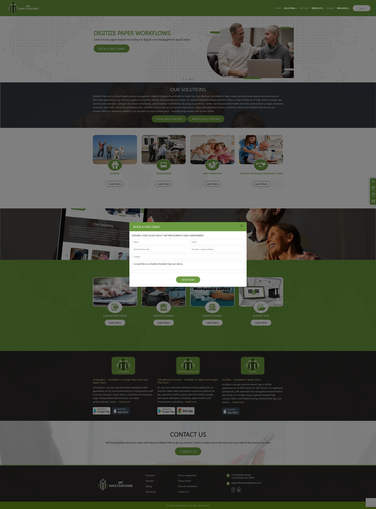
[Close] (241, 225)
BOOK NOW (188, 279)
